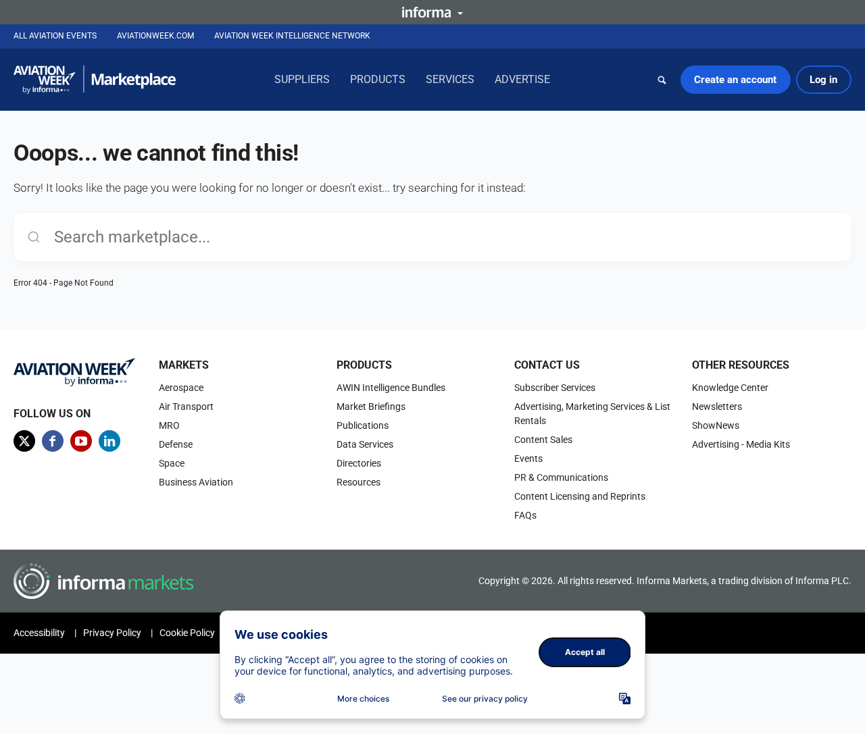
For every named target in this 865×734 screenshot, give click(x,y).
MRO (169, 425)
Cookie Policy (187, 632)
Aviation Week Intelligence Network (292, 36)
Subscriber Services (554, 387)
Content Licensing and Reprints (579, 496)
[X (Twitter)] (24, 441)
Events (528, 458)
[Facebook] (53, 441)
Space (171, 463)
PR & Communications (561, 477)
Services (450, 79)
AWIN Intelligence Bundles (391, 387)
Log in (823, 80)
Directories (359, 463)
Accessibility (39, 632)
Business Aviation (196, 482)
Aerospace (181, 387)
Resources (358, 482)
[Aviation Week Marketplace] (95, 79)
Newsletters (717, 406)
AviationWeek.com (155, 36)
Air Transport (186, 406)
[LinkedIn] (109, 441)
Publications (363, 425)
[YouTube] (81, 441)
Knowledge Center (730, 387)
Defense (176, 444)
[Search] (662, 79)
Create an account (735, 80)
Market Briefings (371, 406)
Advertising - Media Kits (741, 444)
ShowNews (715, 425)
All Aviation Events (55, 36)
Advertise (522, 79)
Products (377, 79)
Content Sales (543, 439)
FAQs (525, 515)
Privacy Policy (112, 632)
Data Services (365, 444)
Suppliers (302, 79)
